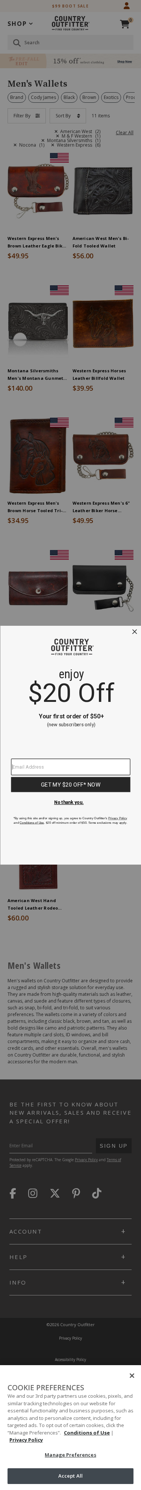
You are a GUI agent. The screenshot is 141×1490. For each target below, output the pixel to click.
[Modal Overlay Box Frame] (70, 745)
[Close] (132, 1375)
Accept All (70, 1475)
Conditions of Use (87, 1432)
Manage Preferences (70, 1454)
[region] (70, 1427)
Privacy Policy (26, 1439)
